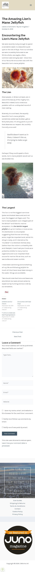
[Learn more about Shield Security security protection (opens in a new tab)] (2, 569)
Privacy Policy (17, 514)
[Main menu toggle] (30, 5)
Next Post (17, 336)
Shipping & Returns (17, 503)
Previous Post (17, 332)
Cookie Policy (17, 511)
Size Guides (17, 500)
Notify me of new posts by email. (16, 427)
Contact (18, 509)
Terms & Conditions (17, 506)
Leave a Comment (9, 27)
